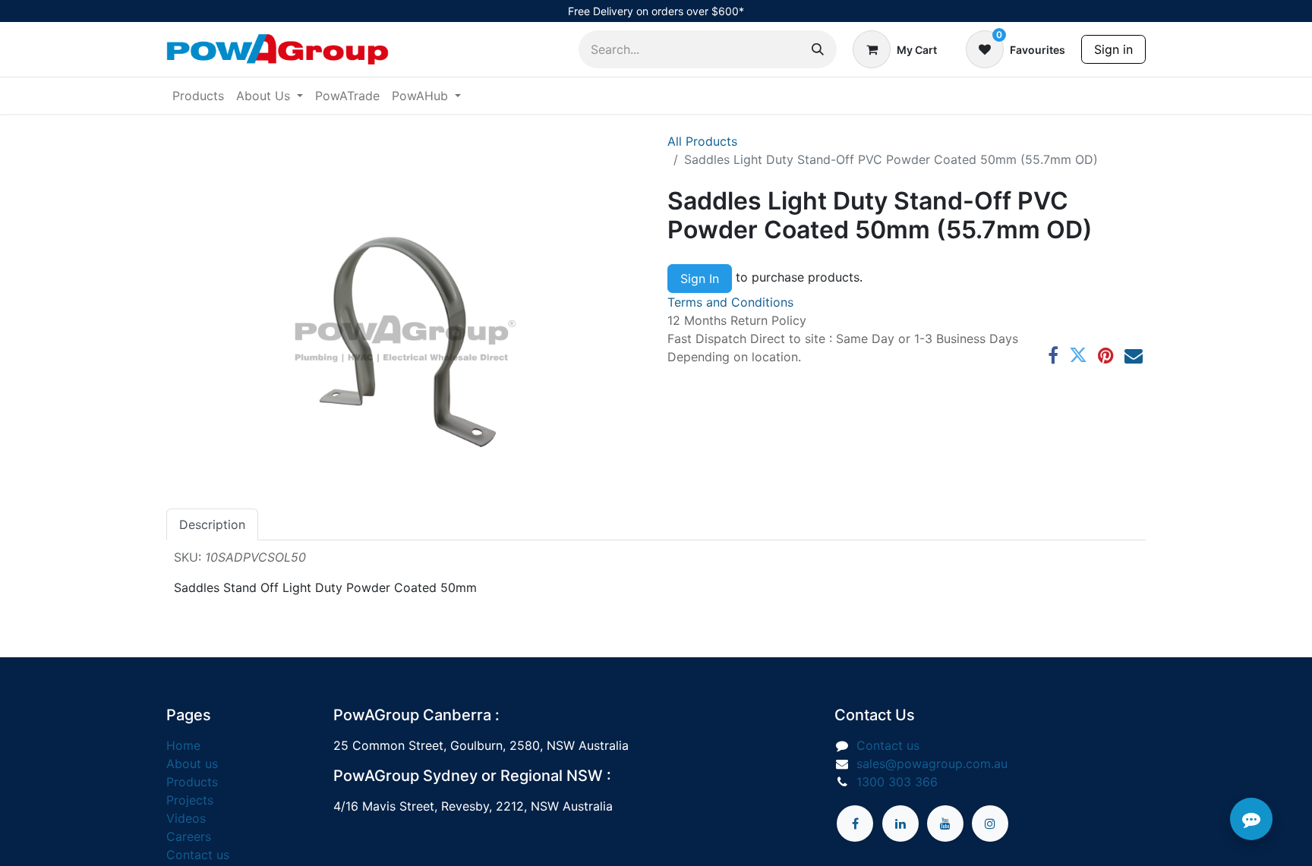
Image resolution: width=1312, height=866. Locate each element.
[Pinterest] (1106, 355)
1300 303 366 (897, 781)
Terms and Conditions (730, 302)
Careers (188, 836)
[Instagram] (990, 823)
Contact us (197, 854)
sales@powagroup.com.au (932, 763)
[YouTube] (945, 823)
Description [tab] (212, 524)
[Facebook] (1053, 355)
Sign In (699, 278)
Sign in (1113, 49)
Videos (186, 818)
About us (192, 763)
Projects (189, 800)
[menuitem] (198, 95)
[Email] (1133, 355)
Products (192, 781)
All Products (702, 141)
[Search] (818, 49)
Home (183, 745)
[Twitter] (1078, 355)
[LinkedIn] (900, 823)
